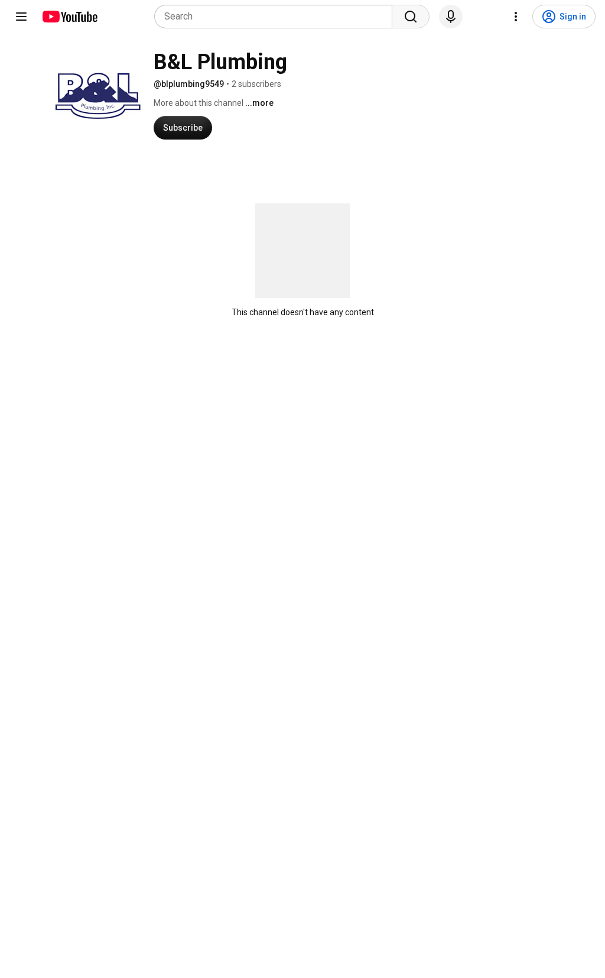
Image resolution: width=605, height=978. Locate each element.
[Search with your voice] (451, 16)
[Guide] (21, 16)
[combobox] (276, 16)
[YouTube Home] (69, 16)
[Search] (411, 16)
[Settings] (516, 16)
